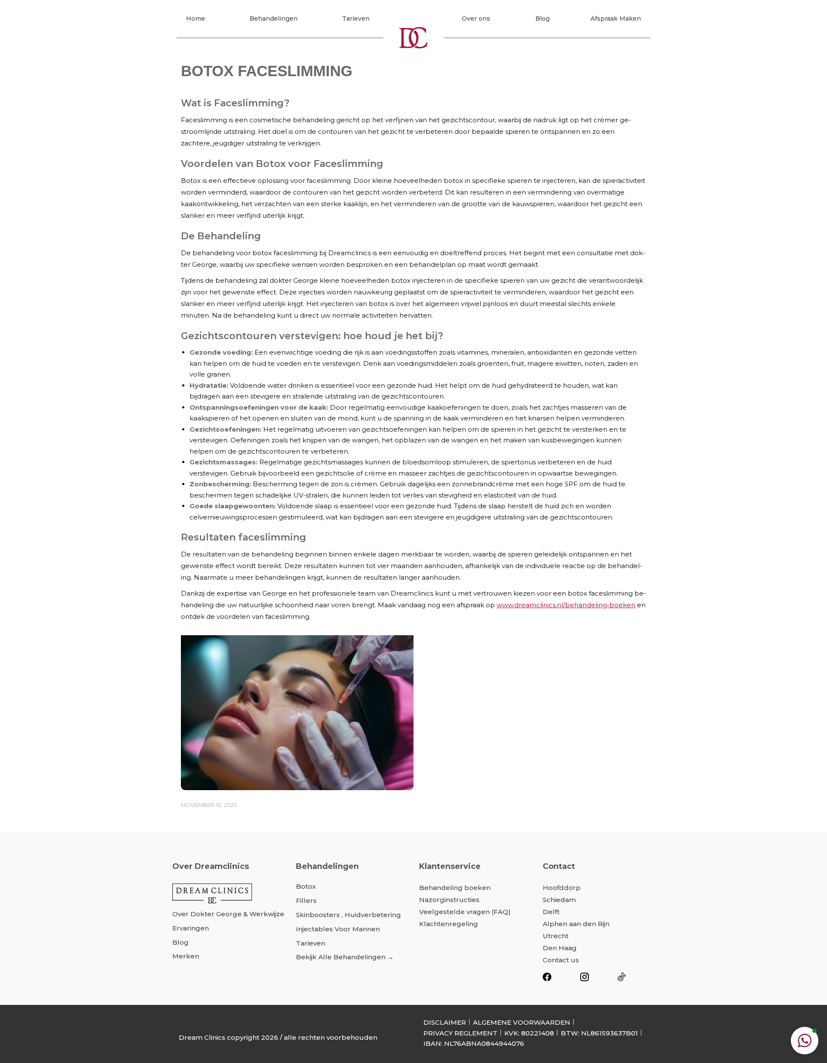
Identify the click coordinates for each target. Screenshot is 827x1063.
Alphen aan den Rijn (576, 924)
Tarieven (356, 18)
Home (195, 18)
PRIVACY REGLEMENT (460, 1033)
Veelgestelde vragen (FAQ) (465, 912)
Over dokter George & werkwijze (228, 914)
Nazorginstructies (449, 900)
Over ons (476, 18)
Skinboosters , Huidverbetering (348, 915)
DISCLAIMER (444, 1022)
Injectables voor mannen (338, 929)
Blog (542, 18)
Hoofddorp (562, 888)
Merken (185, 956)
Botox (306, 886)
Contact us (561, 960)
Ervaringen (190, 928)
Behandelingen (273, 18)
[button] (804, 1040)
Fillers (306, 900)
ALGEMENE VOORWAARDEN (521, 1022)
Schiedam (559, 900)
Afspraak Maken (616, 18)
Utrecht (556, 936)
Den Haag (560, 948)
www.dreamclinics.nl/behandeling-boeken (566, 605)
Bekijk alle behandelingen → (345, 957)
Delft (551, 912)
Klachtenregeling (448, 924)
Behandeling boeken (455, 888)
